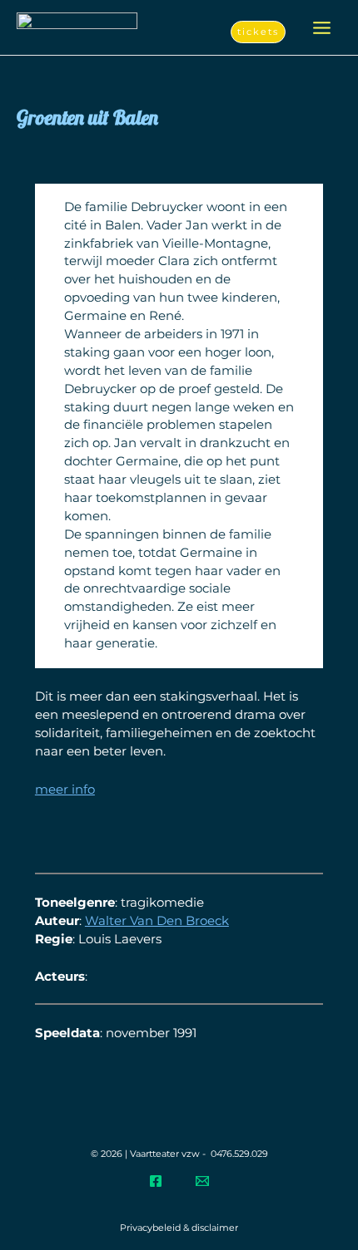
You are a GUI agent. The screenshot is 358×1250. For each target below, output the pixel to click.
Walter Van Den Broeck (157, 920)
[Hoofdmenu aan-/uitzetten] (321, 27)
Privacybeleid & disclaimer (179, 1227)
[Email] (202, 1181)
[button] (258, 32)
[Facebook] (155, 1181)
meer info (65, 789)
